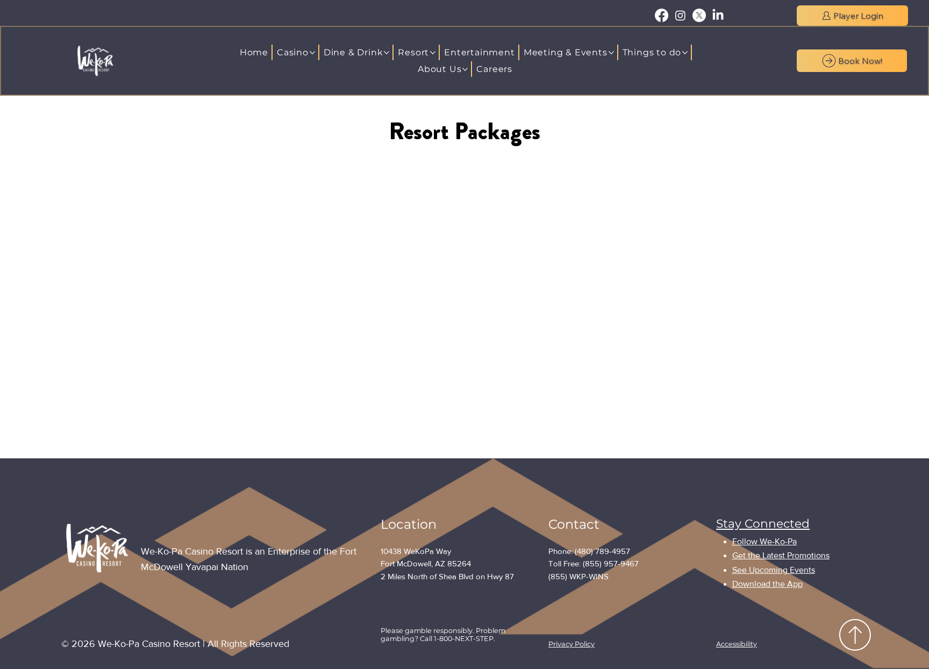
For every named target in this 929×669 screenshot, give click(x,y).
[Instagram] (680, 15)
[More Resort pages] (432, 52)
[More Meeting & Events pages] (611, 52)
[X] (699, 15)
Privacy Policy (571, 644)
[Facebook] (661, 15)
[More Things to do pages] (685, 52)
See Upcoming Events (773, 569)
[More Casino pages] (312, 52)
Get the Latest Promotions (781, 555)
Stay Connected (763, 523)
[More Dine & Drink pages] (386, 52)
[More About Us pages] (465, 69)
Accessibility (736, 644)
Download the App (767, 583)
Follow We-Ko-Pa (764, 541)
